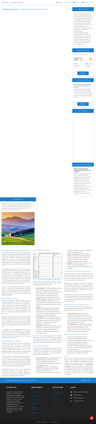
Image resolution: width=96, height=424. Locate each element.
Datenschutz (56, 402)
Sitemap (55, 396)
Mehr (91, 2)
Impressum (56, 399)
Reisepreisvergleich (36, 392)
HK (58, 422)
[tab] (35, 9)
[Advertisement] (83, 136)
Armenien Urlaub (18, 199)
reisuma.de (49, 422)
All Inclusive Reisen (36, 399)
